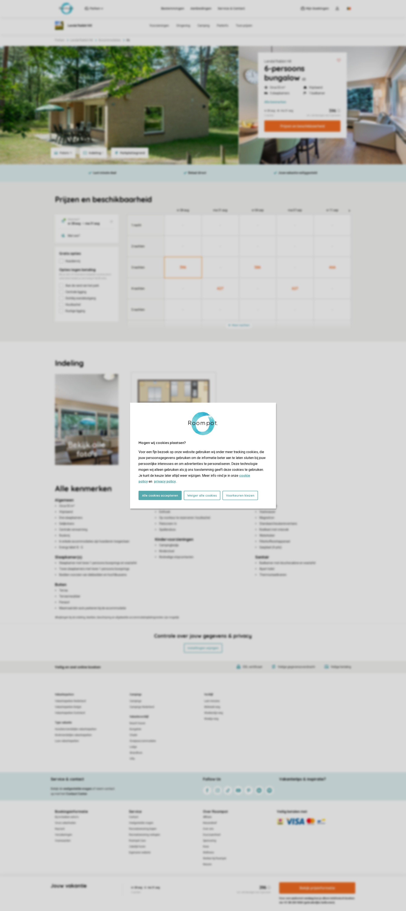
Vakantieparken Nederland (70, 701)
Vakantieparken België (68, 706)
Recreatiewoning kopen (142, 828)
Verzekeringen (63, 834)
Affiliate (207, 817)
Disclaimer (213, 890)
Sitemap (228, 890)
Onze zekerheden (65, 822)
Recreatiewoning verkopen (144, 834)
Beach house (137, 723)
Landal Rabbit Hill (277, 61)
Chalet (133, 735)
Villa (132, 758)
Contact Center (76, 793)
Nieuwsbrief (210, 822)
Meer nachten (240, 325)
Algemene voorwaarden (162, 890)
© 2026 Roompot (248, 890)
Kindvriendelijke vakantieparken (73, 735)
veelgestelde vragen (77, 788)
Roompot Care (137, 840)
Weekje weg (211, 718)
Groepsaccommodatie (143, 740)
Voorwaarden (63, 840)
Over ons (208, 828)
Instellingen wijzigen (203, 648)
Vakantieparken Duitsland (70, 712)
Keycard (59, 828)
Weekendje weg (213, 712)
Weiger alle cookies (202, 495)
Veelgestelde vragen (141, 822)
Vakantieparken (64, 694)
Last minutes (212, 701)
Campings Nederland (142, 706)
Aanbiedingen (201, 8)
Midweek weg (212, 706)
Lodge (133, 746)
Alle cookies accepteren (160, 495)
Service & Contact (231, 8)
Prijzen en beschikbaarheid (302, 126)
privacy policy (165, 481)
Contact (133, 817)
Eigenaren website (140, 852)
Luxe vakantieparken (67, 740)
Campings (136, 694)
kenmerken (275, 102)
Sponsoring (209, 840)
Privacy (185, 890)
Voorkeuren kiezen (240, 495)
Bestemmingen (172, 8)
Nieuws (207, 864)
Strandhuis (136, 752)
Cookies (198, 890)
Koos (206, 846)
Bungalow (135, 729)
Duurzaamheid (211, 834)
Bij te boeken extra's (67, 817)
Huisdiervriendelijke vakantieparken (75, 729)
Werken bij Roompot (214, 858)
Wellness (208, 852)
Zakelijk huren (137, 846)
